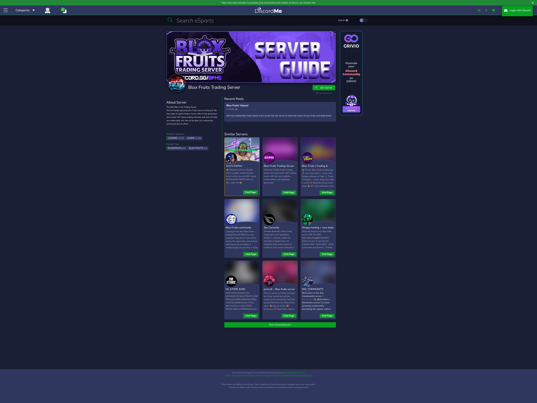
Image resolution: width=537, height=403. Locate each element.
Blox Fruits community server (238, 229)
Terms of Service (276, 375)
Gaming (176, 138)
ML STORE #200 (235, 289)
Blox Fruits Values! (237, 105)
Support (308, 375)
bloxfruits (177, 148)
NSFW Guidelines (291, 375)
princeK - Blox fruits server (279, 289)
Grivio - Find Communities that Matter (240, 375)
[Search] (170, 20)
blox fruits (198, 148)
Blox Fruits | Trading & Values (315, 168)
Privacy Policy (262, 375)
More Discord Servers (280, 324)
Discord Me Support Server (294, 372)
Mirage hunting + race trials (318, 227)
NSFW (342, 20)
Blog (302, 375)
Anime (194, 138)
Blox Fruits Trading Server (214, 87)
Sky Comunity (271, 227)
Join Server (326, 87)
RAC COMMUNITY (312, 289)
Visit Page (250, 192)
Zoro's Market (234, 165)
